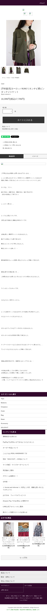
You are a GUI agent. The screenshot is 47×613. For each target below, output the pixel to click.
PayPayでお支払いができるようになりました (18, 442)
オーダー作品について (10, 448)
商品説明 (12, 156)
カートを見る (28, 585)
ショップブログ (23, 600)
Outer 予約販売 (15, 77)
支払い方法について (16, 595)
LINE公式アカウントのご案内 (13, 506)
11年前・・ (6, 482)
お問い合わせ (18, 173)
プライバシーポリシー (25, 598)
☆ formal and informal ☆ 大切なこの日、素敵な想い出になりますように (23, 488)
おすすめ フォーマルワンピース (14, 495)
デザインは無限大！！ (10, 476)
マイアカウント (5, 585)
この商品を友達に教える (10, 142)
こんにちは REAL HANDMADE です (15, 453)
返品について (6, 126)
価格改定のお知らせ (10, 436)
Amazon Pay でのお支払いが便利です (16, 501)
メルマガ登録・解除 (37, 598)
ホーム (3, 77)
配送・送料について (27, 595)
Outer (8, 77)
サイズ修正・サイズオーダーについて (16, 465)
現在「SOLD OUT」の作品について (15, 459)
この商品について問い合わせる (12, 145)
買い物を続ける (7, 148)
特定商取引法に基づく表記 (10, 129)
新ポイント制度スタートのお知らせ (15, 512)
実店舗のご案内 (8, 470)
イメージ (35, 156)
